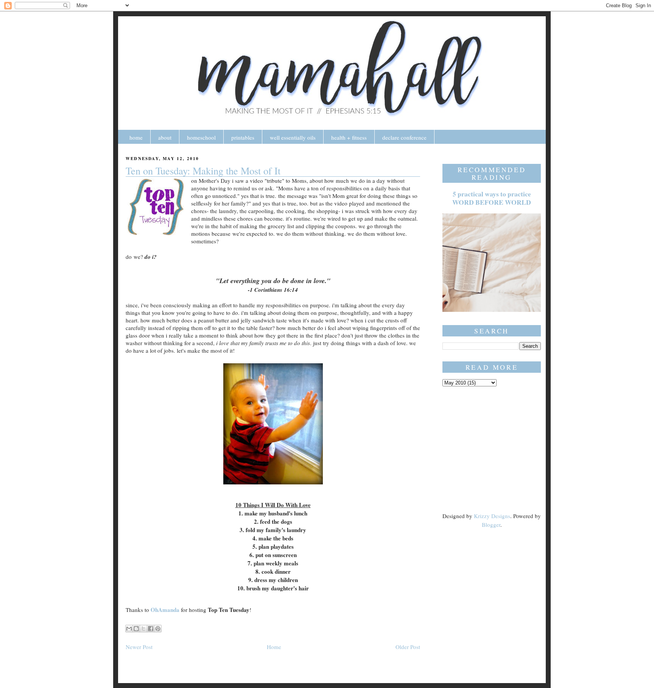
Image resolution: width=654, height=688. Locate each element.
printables (242, 137)
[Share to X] (143, 628)
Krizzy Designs (492, 516)
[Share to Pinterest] (158, 628)
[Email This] (129, 628)
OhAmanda (165, 610)
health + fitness (349, 137)
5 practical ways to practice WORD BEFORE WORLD (491, 198)
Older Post (408, 647)
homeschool (201, 137)
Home (274, 647)
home (136, 137)
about (164, 137)
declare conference (404, 137)
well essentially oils (293, 137)
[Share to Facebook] (150, 628)
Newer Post (139, 647)
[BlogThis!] (136, 628)
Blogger (491, 524)
